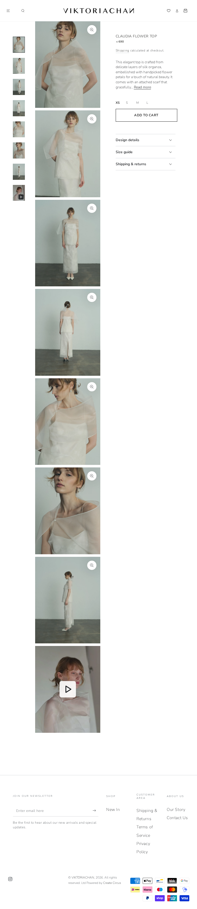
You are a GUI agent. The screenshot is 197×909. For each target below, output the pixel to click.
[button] (22, 10)
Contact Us (177, 818)
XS (118, 103)
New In (113, 809)
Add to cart (146, 115)
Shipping (123, 50)
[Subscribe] (95, 810)
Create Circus (112, 883)
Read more (142, 87)
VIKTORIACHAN (83, 877)
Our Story (176, 809)
